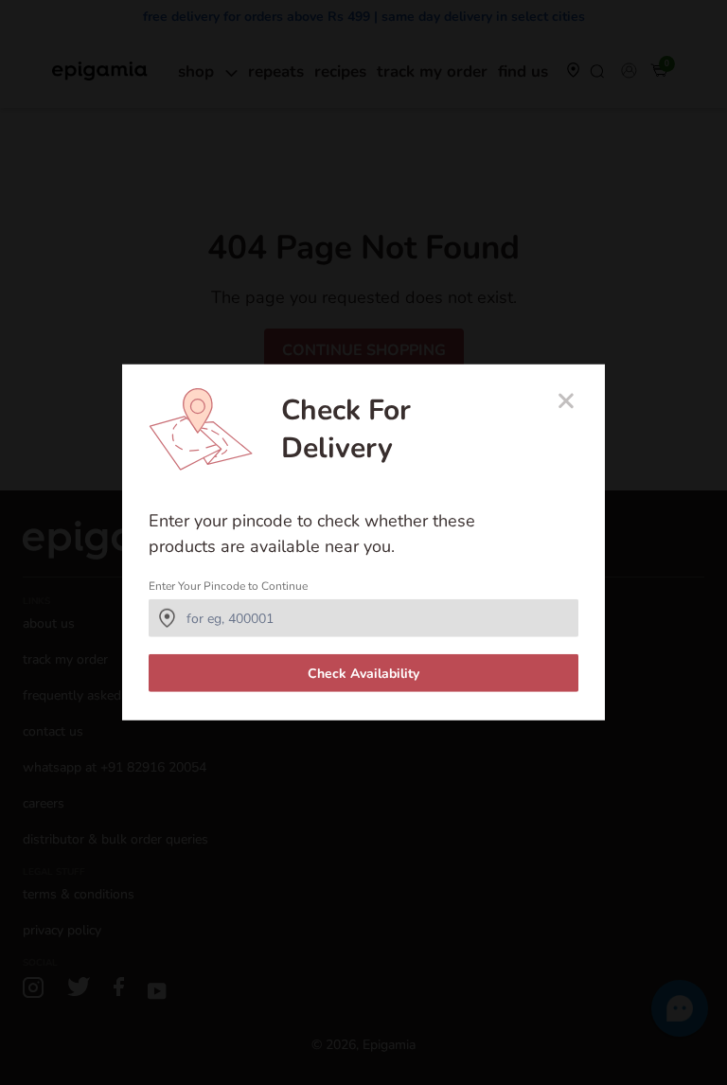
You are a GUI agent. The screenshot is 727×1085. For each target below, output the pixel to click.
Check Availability (363, 674)
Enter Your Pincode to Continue (228, 586)
